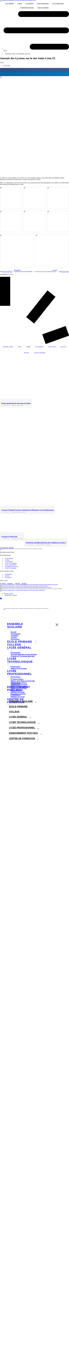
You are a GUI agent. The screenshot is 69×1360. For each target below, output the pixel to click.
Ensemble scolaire (8, 346)
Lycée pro (63, 346)
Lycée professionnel (58, 3)
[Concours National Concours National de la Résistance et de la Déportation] (27, 456)
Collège (19, 3)
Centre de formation (43, 7)
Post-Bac (26, 352)
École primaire (18, 706)
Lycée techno (52, 346)
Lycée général (29, 3)
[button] (34, 70)
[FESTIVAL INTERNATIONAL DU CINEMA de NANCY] (45, 526)
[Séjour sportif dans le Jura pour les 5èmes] (16, 377)
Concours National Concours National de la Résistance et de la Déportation (27, 510)
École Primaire (9, 3)
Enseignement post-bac (23, 733)
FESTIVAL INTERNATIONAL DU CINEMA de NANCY (46, 543)
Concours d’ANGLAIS (9, 536)
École (19, 346)
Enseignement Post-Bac (27, 7)
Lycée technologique (43, 3)
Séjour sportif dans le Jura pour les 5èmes (16, 403)
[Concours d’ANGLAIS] (12, 523)
